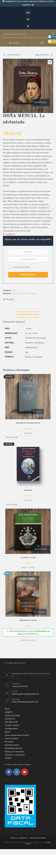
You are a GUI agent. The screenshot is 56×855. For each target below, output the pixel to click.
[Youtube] (24, 772)
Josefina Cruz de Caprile (35, 338)
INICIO (7, 732)
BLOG (7, 709)
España (21, 293)
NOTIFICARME (28, 275)
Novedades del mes (13, 748)
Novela (14, 290)
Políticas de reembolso (14, 752)
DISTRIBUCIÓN (11, 722)
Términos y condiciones (15, 755)
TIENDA (8, 758)
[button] (28, 19)
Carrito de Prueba (12, 716)
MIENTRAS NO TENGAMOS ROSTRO (28, 423)
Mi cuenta (9, 742)
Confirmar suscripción (21, 267)
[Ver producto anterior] (5, 55)
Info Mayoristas (11, 729)
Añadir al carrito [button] (28, 567)
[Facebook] (8, 772)
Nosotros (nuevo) (12, 745)
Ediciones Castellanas (34, 343)
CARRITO (9, 712)
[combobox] (27, 34)
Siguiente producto (42, 55)
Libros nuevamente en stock (17, 735)
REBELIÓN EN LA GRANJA (28, 620)
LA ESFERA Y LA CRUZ (28, 557)
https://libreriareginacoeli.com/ (25, 702)
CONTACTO (10, 719)
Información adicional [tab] (28, 314)
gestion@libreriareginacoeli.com (25, 694)
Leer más (28, 433)
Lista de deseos (11, 738)
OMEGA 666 (28, 490)
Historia (28, 293)
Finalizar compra (12, 725)
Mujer (34, 293)
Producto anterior (13, 55)
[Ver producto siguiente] (51, 55)
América (14, 293)
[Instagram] (16, 772)
